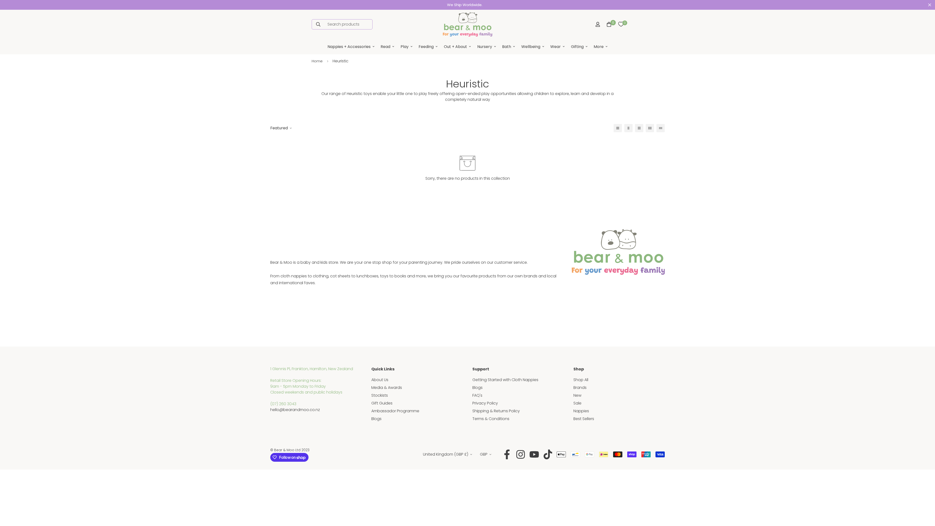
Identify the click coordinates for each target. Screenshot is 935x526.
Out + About (455, 46)
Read (385, 46)
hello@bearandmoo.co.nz (295, 410)
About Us (379, 380)
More (599, 46)
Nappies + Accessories (349, 46)
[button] (608, 24)
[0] (620, 24)
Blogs (376, 419)
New (577, 395)
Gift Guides (382, 403)
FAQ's (477, 395)
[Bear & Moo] (467, 24)
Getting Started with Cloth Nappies (505, 380)
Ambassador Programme (395, 411)
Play (405, 46)
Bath (506, 46)
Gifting (577, 46)
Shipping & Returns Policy (496, 411)
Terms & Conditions (490, 419)
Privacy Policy (485, 403)
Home (317, 61)
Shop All (580, 380)
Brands (580, 387)
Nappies (581, 411)
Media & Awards (386, 387)
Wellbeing (530, 46)
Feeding (426, 46)
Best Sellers (583, 419)
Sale (577, 403)
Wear (555, 46)
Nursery (484, 46)
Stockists (379, 395)
